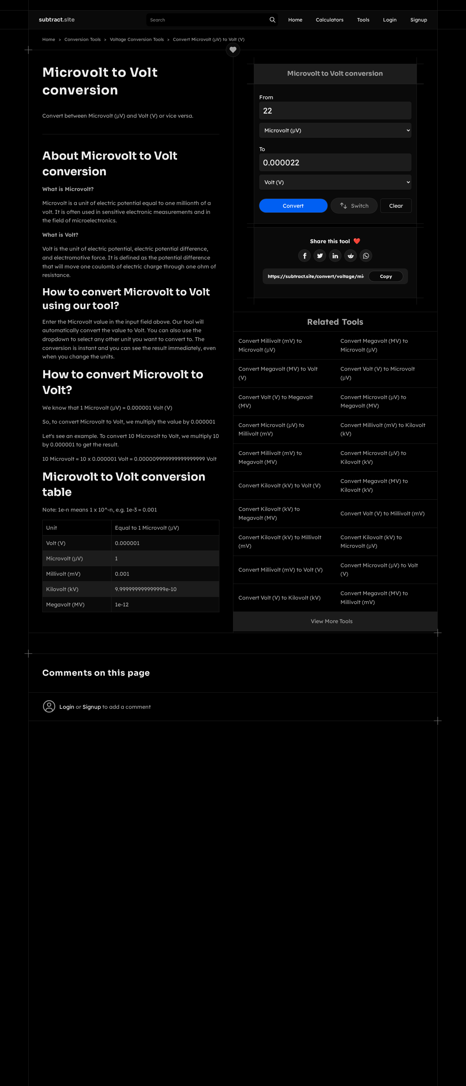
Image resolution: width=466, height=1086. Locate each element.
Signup (418, 20)
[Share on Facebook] (304, 256)
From (266, 97)
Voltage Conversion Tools (137, 39)
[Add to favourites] (233, 50)
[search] (272, 19)
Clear (396, 205)
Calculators (330, 20)
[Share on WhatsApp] (366, 256)
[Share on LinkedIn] (335, 256)
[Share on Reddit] (350, 256)
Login (390, 20)
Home (295, 20)
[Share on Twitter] (320, 256)
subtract (57, 19)
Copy (386, 276)
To (262, 149)
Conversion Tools (82, 39)
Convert (293, 205)
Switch (360, 205)
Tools (363, 20)
